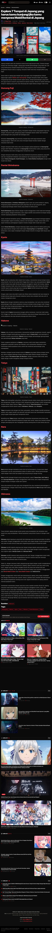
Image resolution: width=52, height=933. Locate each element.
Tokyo (4, 363)
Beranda (2, 7)
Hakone (14, 77)
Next (49, 690)
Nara (3, 427)
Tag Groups (49, 930)
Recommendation (15, 7)
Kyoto (4, 237)
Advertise (26, 928)
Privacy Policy (37, 928)
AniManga (8, 7)
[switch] (45, 2)
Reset (49, 22)
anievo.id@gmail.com (27, 919)
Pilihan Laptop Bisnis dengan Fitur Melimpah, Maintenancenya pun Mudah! (20, 895)
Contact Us (43, 928)
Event (3, 794)
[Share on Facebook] (7, 59)
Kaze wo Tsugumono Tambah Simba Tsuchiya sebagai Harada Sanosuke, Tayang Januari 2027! (38, 660)
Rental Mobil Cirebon (10, 571)
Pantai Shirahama (10, 165)
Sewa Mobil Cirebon (24, 571)
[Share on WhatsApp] (32, 59)
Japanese (24, 23)
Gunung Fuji (22, 77)
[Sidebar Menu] (49, 2)
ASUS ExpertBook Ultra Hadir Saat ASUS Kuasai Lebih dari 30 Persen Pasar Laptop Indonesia (24, 888)
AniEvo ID (11, 603)
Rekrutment (31, 928)
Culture (19, 23)
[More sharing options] (45, 59)
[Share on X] (20, 59)
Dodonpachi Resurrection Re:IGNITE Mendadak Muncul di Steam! (18, 899)
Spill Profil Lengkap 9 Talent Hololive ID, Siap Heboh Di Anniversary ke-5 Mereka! (19, 826)
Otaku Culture (30, 23)
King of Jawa (8, 21)
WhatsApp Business (27, 921)
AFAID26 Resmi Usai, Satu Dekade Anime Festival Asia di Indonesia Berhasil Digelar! (20, 797)
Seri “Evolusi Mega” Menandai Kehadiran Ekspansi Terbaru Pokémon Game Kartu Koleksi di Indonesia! (26, 892)
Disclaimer (48, 928)
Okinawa (5, 494)
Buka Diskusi (44, 616)
